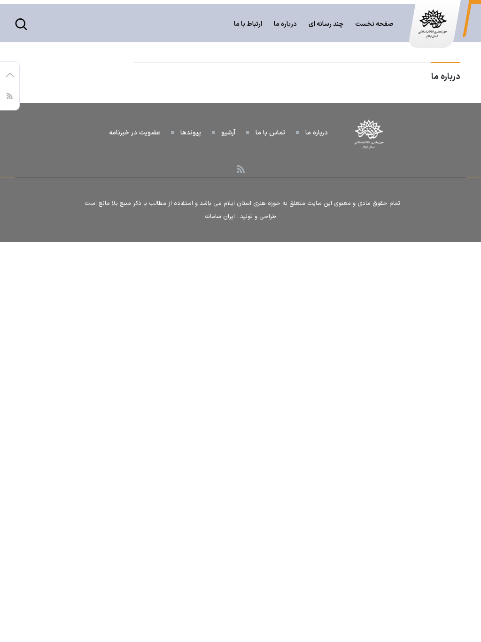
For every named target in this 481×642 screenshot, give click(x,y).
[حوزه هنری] (433, 29)
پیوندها (190, 133)
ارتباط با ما (248, 24)
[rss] (9, 95)
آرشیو (228, 133)
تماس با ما (270, 133)
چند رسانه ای (326, 24)
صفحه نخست (374, 24)
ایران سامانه (220, 216)
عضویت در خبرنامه (134, 133)
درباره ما (285, 24)
